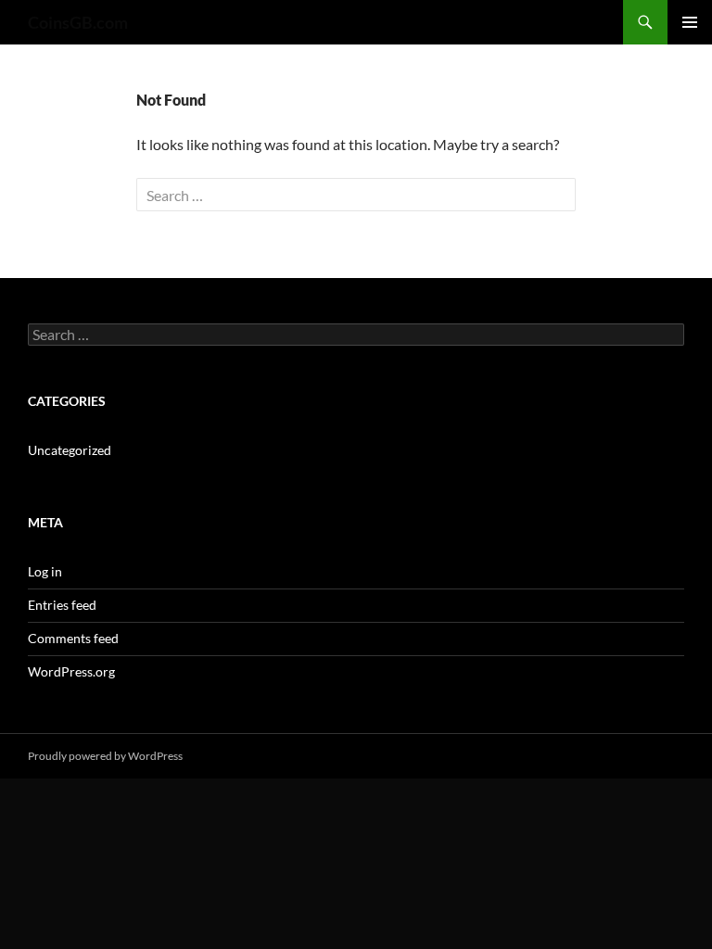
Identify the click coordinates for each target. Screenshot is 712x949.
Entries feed (62, 605)
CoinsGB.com (78, 22)
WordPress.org (71, 671)
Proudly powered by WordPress (105, 756)
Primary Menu (690, 22)
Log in (45, 571)
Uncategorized (69, 450)
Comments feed (73, 638)
